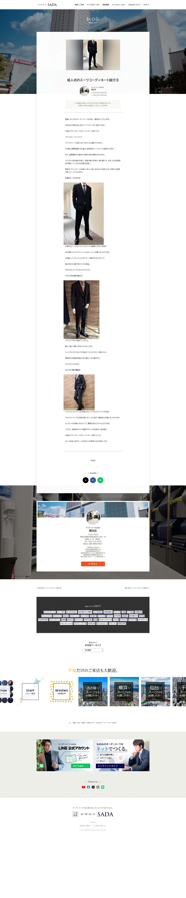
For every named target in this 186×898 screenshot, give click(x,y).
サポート (146, 4)
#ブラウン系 (132, 619)
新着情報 (105, 4)
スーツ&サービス (93, 4)
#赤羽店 (141, 616)
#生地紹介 (93, 616)
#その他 (117, 616)
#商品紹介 (108, 612)
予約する (93, 564)
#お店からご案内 (85, 612)
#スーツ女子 (85, 616)
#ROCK (70, 619)
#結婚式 (125, 616)
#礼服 (95, 619)
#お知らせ (133, 616)
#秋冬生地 (91, 623)
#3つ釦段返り (97, 612)
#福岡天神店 (122, 623)
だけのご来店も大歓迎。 (93, 670)
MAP (98, 539)
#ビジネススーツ (102, 623)
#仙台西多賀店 (43, 619)
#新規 (64, 619)
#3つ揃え (130, 612)
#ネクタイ (110, 616)
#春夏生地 (138, 612)
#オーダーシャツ (66, 623)
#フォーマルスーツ (55, 619)
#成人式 (65, 616)
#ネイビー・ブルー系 (80, 623)
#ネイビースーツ (74, 616)
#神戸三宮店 (88, 619)
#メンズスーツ (142, 619)
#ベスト (115, 619)
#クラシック (123, 619)
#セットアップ (57, 616)
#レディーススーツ (105, 619)
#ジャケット (79, 619)
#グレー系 (117, 612)
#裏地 (123, 612)
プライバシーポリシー (85, 825)
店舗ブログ (88, 606)
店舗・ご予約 (79, 4)
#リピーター (112, 623)
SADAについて (134, 4)
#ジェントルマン (46, 616)
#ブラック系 (101, 616)
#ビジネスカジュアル (50, 612)
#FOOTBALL (71, 612)
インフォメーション (118, 4)
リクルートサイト (99, 825)
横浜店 (93, 529)
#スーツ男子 (61, 612)
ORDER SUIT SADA (90, 830)
